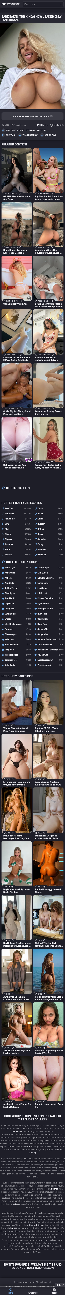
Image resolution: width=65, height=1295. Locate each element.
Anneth (18, 578)
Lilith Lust (50, 593)
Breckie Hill (18, 598)
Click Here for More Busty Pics (30, 116)
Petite (18, 549)
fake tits (26, 1146)
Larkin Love (50, 583)
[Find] (61, 4)
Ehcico (18, 619)
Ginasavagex (18, 634)
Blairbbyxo (18, 593)
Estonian (30, 130)
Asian (50, 513)
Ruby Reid (50, 613)
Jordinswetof (18, 660)
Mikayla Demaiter (50, 598)
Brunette (18, 544)
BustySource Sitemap (34, 1225)
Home (10, 1293)
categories (18, 1204)
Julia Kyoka (18, 665)
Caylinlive (18, 603)
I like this (44, 125)
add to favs (50, 135)
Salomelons (50, 619)
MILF (18, 529)
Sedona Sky (50, 629)
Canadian (50, 539)
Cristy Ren (18, 608)
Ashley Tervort (18, 588)
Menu (58, 1285)
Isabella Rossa (18, 654)
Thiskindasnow (30, 135)
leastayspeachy (50, 660)
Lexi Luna (50, 588)
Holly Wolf (18, 649)
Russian (50, 523)
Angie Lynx (18, 567)
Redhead (50, 549)
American (18, 513)
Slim (18, 523)
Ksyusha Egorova (50, 578)
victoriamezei (50, 665)
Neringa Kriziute (50, 608)
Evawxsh (18, 629)
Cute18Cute (18, 613)
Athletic (10, 130)
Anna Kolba (18, 572)
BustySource (11, 4)
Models (54, 1293)
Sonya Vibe (50, 634)
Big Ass (18, 539)
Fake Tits (41, 130)
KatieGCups (50, 567)
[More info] (29, 191)
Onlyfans (10, 135)
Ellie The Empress (18, 624)
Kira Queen (50, 572)
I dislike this (58, 125)
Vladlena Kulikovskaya (50, 649)
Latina (50, 518)
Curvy (50, 534)
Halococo (18, 639)
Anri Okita (18, 583)
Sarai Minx (50, 624)
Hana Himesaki (18, 644)
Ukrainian (50, 554)
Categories (32, 1293)
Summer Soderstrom (50, 639)
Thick (50, 508)
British (50, 529)
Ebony (50, 544)
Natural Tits (18, 518)
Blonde (20, 130)
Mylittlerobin (50, 603)
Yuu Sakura (50, 654)
